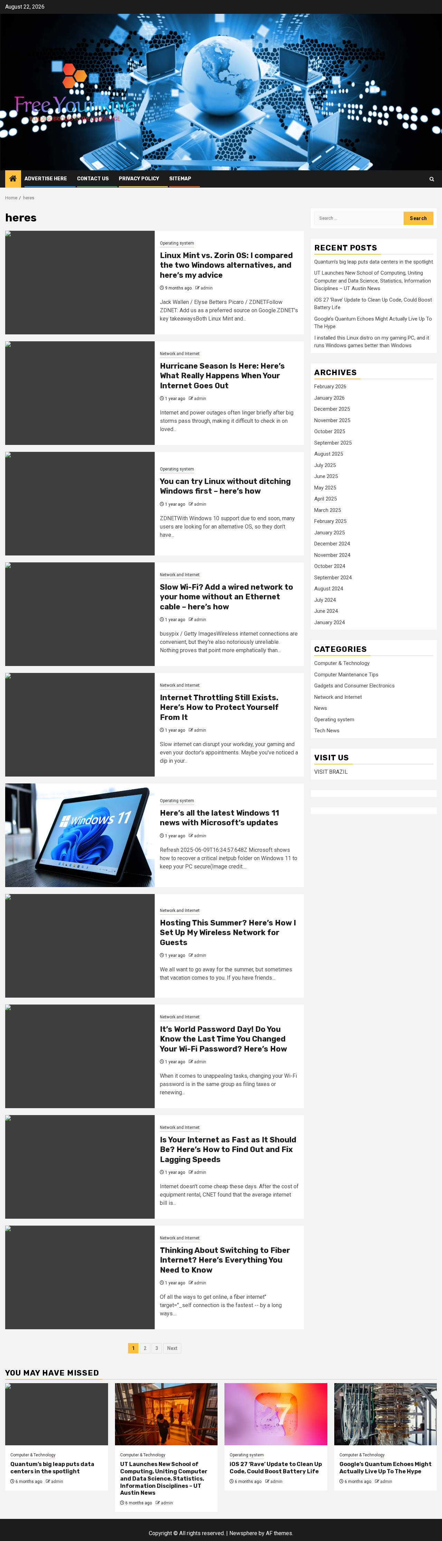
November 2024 (332, 555)
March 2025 (327, 510)
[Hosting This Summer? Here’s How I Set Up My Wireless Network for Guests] (80, 946)
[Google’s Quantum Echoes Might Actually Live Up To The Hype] (385, 1414)
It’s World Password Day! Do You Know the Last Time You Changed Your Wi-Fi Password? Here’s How (223, 1039)
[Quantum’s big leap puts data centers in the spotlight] (56, 1414)
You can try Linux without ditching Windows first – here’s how (225, 486)
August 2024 (328, 589)
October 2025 (329, 431)
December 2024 (332, 544)
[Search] (431, 179)
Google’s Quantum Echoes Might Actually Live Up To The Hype (385, 1468)
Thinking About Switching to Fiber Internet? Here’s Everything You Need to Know (225, 1260)
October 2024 (329, 566)
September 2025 (333, 443)
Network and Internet (180, 353)
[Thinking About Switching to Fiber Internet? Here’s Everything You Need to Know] (80, 1277)
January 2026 (329, 398)
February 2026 (330, 386)
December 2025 (332, 409)
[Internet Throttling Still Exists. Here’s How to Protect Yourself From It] (80, 725)
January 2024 (329, 622)
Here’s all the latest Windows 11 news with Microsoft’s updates (219, 818)
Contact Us (93, 179)
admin (207, 288)
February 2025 (330, 521)
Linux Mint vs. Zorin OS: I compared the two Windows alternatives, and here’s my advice (226, 265)
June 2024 (326, 611)
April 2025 (325, 499)
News (320, 708)
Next (172, 1348)
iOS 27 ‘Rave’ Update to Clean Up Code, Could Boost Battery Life (276, 1468)
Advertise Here (46, 179)
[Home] (13, 179)
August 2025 (328, 454)
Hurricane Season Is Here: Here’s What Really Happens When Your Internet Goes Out (222, 375)
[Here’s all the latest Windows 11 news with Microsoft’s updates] (80, 835)
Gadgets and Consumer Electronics (354, 686)
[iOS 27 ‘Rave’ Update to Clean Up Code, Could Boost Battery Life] (275, 1414)
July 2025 (325, 465)
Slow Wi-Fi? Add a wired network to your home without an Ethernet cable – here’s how (226, 596)
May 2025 (325, 488)
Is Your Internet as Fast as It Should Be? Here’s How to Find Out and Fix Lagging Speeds (228, 1149)
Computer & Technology (341, 663)
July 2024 (325, 600)
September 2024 (333, 577)
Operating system (177, 243)
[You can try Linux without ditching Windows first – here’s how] (80, 503)
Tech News (326, 730)
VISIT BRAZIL (331, 772)
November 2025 (332, 420)
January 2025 (329, 533)
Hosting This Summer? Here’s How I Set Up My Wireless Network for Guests (228, 932)
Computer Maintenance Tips (346, 675)
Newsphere (243, 1533)
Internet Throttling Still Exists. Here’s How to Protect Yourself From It (219, 707)
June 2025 (326, 476)
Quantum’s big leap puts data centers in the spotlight (373, 262)
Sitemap (180, 179)
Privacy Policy (139, 179)
